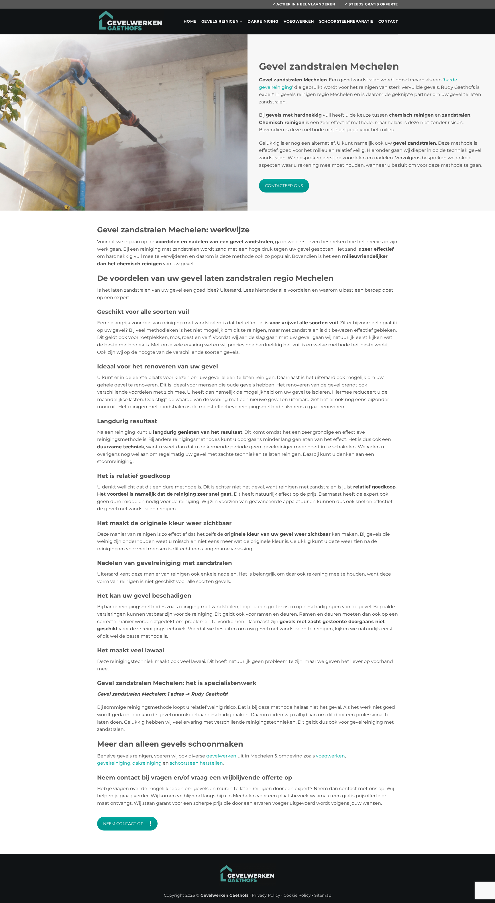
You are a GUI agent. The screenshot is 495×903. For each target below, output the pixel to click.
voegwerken (330, 756)
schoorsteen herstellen (196, 763)
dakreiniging (147, 763)
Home (190, 21)
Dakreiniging (262, 21)
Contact (388, 21)
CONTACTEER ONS (284, 185)
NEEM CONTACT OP (123, 823)
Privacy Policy (266, 895)
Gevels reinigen (220, 21)
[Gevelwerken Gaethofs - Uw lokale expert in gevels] (131, 21)
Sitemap (322, 895)
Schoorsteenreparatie (346, 21)
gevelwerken (221, 756)
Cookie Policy (297, 895)
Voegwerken (299, 21)
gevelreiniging (113, 763)
